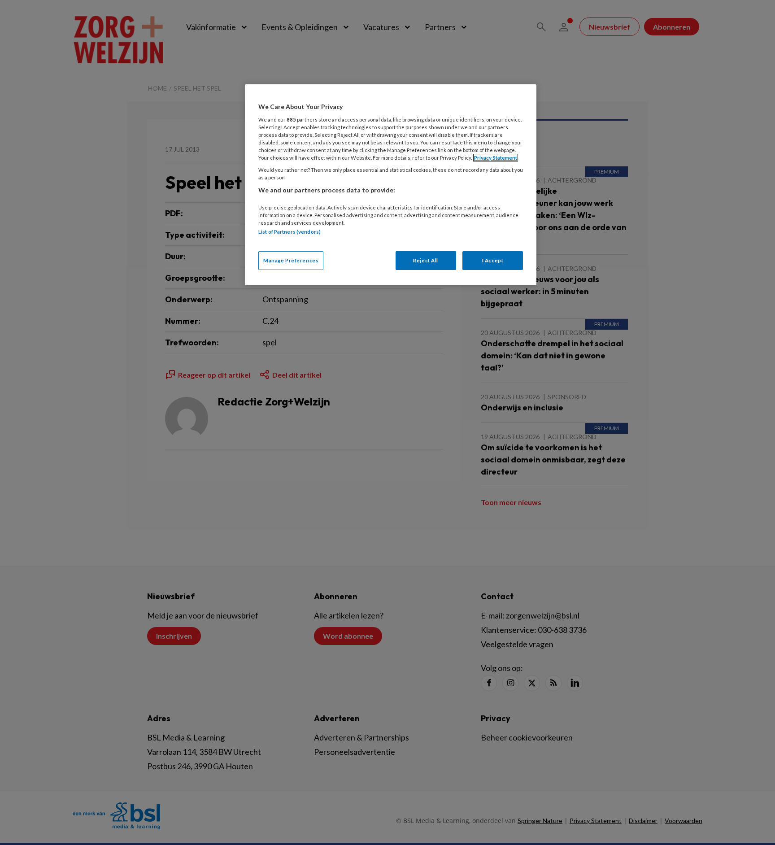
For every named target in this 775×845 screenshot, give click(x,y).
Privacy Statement (495, 158)
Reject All (425, 260)
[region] (390, 184)
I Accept (493, 260)
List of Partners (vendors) (289, 232)
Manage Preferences (290, 260)
